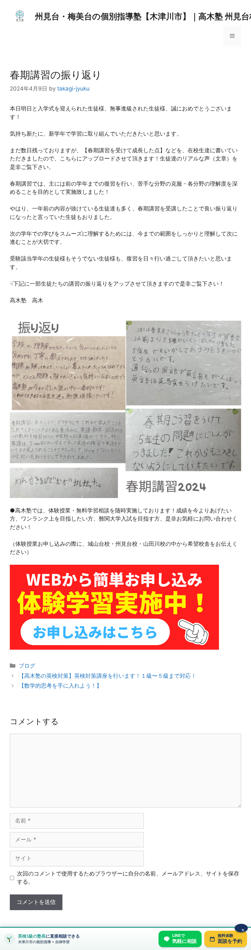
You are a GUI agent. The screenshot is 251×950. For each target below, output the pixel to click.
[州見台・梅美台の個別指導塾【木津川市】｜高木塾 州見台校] (19, 16)
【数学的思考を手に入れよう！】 (60, 685)
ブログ (27, 665)
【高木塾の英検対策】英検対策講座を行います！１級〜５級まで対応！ (107, 676)
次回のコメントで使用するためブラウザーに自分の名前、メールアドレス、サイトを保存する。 (128, 877)
